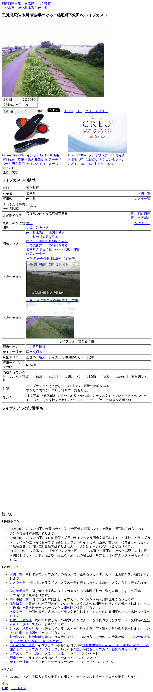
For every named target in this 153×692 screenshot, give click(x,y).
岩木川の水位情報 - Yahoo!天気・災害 (52, 249)
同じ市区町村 (140, 217)
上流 (5, 172)
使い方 (68, 111)
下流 (14, 172)
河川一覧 (144, 193)
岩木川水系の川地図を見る (45, 232)
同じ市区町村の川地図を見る (47, 241)
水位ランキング (37, 227)
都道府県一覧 (11, 3)
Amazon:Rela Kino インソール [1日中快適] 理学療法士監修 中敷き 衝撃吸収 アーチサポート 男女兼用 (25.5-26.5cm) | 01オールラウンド (31, 162)
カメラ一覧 (142, 198)
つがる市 (44, 3)
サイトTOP (18, 688)
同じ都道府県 (140, 213)
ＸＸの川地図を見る (24, 628)
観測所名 (16, 603)
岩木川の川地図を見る (42, 237)
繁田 (29, 223)
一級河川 (42, 357)
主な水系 (8, 7)
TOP (79, 111)
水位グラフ (142, 223)
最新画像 (8, 111)
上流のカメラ (19, 653)
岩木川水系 (26, 7)
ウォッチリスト (96, 111)
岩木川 (43, 7)
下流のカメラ (41, 653)
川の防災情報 (35, 346)
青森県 (29, 3)
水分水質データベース (38, 607)
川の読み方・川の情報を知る (47, 245)
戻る (5, 684)
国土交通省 (34, 352)
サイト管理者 (19, 662)
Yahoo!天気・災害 (22, 645)
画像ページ (18, 657)
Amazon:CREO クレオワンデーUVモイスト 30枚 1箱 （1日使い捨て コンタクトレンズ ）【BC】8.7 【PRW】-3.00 (96, 159)
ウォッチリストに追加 (30, 111)
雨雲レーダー (35, 253)
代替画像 (16, 537)
